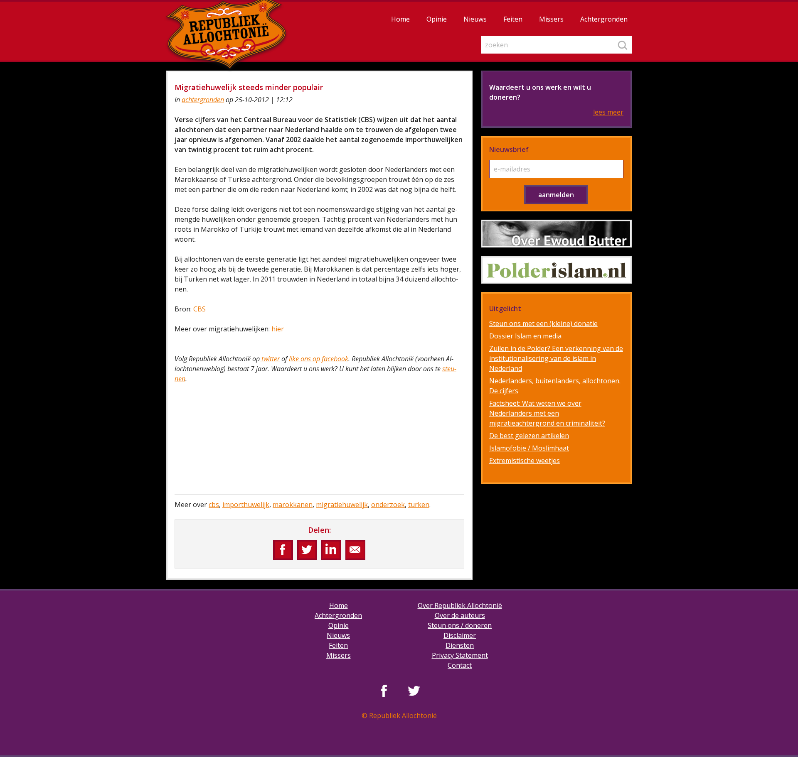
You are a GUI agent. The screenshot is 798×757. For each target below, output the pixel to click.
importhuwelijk (245, 504)
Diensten (460, 645)
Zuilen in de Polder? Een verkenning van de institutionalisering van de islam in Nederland (556, 358)
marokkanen (293, 504)
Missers (551, 19)
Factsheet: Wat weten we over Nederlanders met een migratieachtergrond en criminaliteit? (547, 413)
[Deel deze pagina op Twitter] (307, 550)
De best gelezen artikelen (529, 435)
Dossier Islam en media (525, 336)
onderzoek (388, 504)
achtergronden (203, 99)
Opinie (436, 19)
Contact (460, 665)
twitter (270, 358)
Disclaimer (459, 635)
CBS (199, 309)
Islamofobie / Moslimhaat (529, 448)
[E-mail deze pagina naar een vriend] (355, 550)
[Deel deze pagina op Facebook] (283, 550)
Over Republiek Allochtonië (460, 605)
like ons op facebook (318, 358)
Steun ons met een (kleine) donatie (543, 323)
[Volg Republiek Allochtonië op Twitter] (414, 691)
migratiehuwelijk (342, 504)
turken (418, 504)
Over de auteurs (460, 615)
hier (277, 328)
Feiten (512, 19)
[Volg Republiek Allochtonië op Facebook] (384, 691)
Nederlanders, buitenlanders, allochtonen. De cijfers (555, 385)
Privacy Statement (460, 655)
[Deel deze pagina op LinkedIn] (331, 550)
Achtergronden (604, 19)
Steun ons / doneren (460, 625)
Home (400, 19)
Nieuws (475, 19)
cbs (214, 504)
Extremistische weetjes (524, 460)
